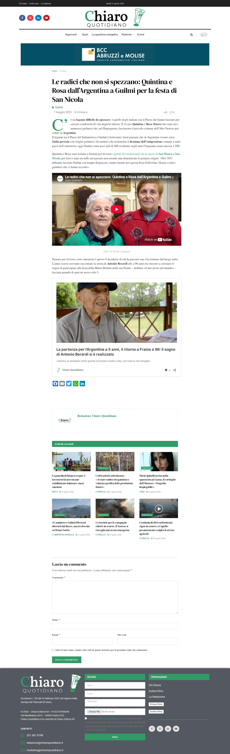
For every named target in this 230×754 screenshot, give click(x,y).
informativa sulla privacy (110, 718)
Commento (59, 577)
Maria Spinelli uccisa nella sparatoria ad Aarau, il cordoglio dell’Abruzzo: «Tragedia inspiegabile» (157, 481)
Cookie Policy (156, 711)
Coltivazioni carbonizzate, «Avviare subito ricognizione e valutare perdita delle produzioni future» (114, 481)
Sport (85, 34)
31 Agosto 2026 (67, 491)
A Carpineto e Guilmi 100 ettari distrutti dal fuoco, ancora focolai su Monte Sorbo (71, 526)
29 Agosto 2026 (159, 538)
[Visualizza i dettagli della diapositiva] (115, 54)
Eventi (140, 34)
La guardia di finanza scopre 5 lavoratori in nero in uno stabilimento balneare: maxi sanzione (68, 481)
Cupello (100, 491)
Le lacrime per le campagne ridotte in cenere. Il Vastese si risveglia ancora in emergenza (112, 526)
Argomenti (70, 34)
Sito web (122, 635)
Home (54, 70)
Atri (141, 491)
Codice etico (34, 3)
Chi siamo (23, 3)
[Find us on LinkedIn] (38, 18)
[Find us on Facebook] (22, 18)
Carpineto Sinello (63, 534)
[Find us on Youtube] (46, 18)
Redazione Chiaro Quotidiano (96, 416)
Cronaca (63, 70)
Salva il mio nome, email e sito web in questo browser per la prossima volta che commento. (101, 650)
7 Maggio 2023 (63, 112)
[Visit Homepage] (115, 18)
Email (56, 635)
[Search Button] (191, 34)
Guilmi (59, 107)
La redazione (46, 3)
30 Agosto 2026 (154, 491)
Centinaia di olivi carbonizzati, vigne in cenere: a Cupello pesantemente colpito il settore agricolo (157, 528)
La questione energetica (105, 34)
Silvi (55, 491)
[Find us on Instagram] (30, 18)
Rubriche (127, 34)
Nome (56, 620)
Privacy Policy (156, 704)
